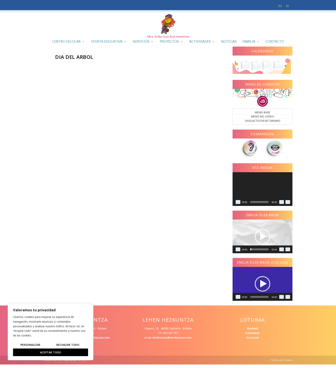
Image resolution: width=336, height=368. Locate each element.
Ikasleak (252, 328)
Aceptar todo (50, 352)
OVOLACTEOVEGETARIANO (262, 121)
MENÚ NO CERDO (262, 116)
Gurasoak (252, 337)
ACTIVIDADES (200, 42)
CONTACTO (275, 42)
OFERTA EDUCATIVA (106, 42)
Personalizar (30, 345)
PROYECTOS (169, 42)
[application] (262, 189)
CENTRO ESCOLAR (66, 42)
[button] (262, 236)
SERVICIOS (141, 42)
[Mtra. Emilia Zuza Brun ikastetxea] (168, 24)
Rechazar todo (67, 345)
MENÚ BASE (262, 112)
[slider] (259, 249)
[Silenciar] (281, 202)
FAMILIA (248, 42)
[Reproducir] (238, 202)
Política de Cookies (281, 360)
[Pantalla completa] (287, 202)
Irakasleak (253, 333)
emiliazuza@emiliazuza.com (172, 337)
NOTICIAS (229, 42)
